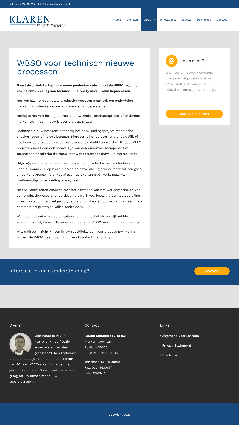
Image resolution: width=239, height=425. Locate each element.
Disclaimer (170, 355)
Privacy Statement (176, 345)
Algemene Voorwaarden (180, 336)
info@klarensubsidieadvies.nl (54, 4)
